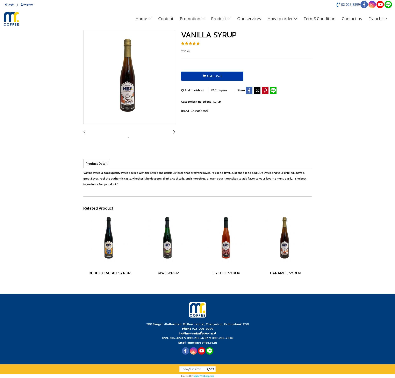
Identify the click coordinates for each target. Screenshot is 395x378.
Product (219, 18)
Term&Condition (319, 18)
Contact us (352, 18)
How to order (280, 18)
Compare (220, 90)
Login (10, 4)
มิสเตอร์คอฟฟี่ (199, 111)
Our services (249, 18)
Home (141, 18)
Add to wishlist (194, 90)
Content (165, 18)
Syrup (217, 102)
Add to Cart (214, 76)
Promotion (190, 18)
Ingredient (204, 102)
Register (28, 4)
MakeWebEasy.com (203, 376)
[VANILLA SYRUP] (129, 77)
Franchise (377, 18)
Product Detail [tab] (97, 163)
